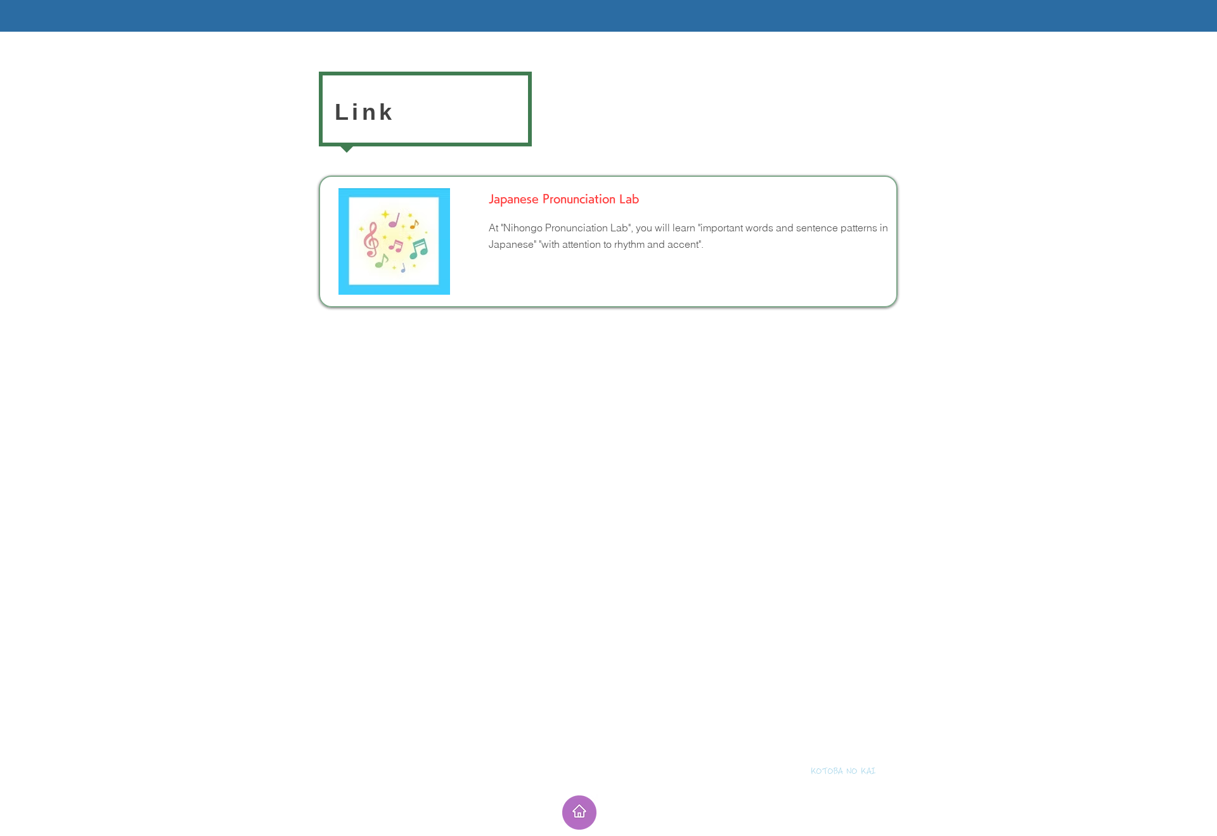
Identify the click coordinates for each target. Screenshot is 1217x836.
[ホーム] (579, 813)
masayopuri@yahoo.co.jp (821, 786)
